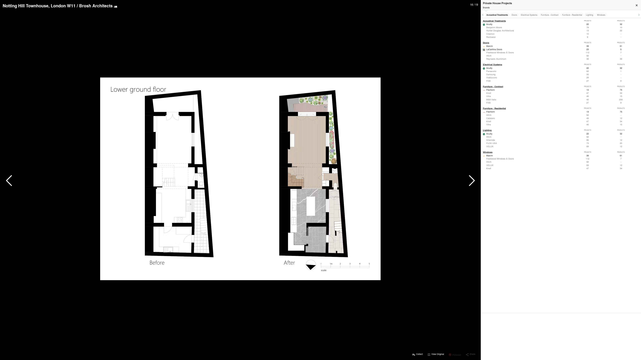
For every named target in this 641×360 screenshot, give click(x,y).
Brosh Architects (96, 6)
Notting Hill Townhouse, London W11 (39, 6)
